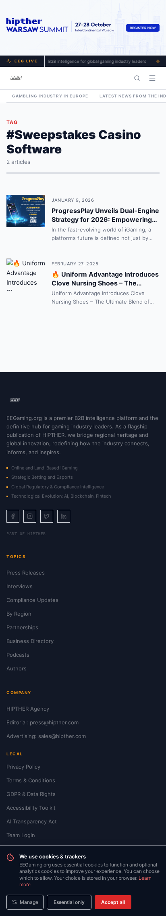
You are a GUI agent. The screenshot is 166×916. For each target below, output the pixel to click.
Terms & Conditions (30, 780)
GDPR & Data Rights (31, 794)
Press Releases (25, 572)
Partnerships (22, 627)
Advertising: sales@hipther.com (46, 736)
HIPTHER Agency (27, 708)
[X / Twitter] (46, 516)
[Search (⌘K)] (137, 78)
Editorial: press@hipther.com (42, 722)
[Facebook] (12, 516)
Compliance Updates (32, 600)
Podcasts (17, 654)
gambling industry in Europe (50, 95)
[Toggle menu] (152, 78)
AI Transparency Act (31, 821)
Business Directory (30, 641)
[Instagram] (29, 516)
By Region (18, 613)
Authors (16, 668)
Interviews (19, 586)
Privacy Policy (23, 766)
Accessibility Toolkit (31, 807)
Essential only (69, 902)
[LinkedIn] (63, 516)
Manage (29, 902)
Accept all (113, 902)
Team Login (20, 835)
